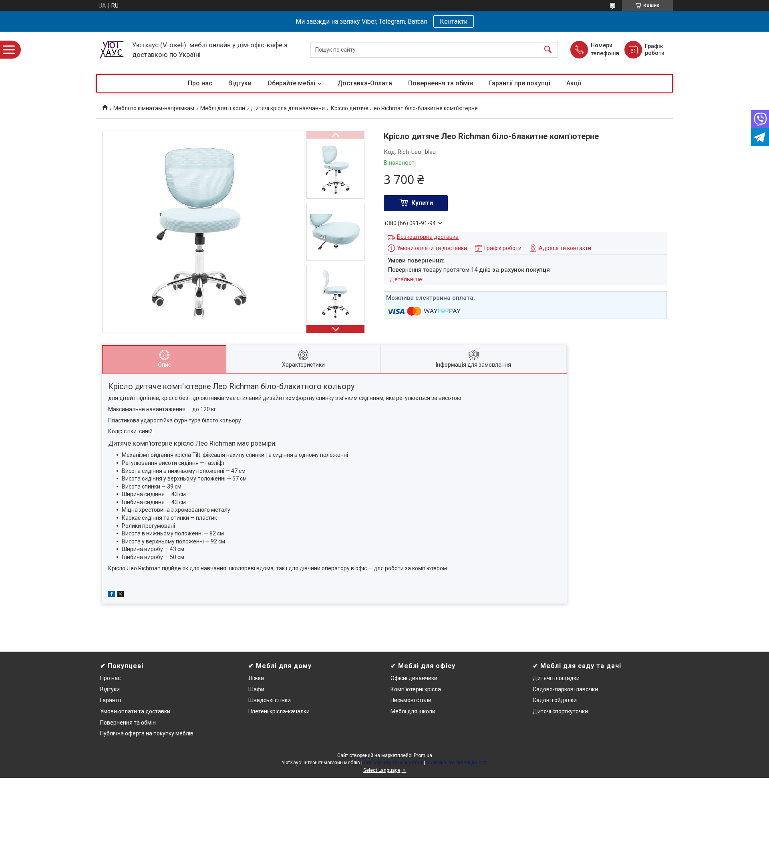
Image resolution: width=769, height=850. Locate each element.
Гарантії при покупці (519, 83)
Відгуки (240, 83)
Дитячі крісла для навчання (288, 108)
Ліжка (256, 678)
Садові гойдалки (555, 700)
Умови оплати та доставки (135, 711)
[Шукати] (548, 49)
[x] (120, 595)
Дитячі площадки (556, 678)
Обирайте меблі (291, 83)
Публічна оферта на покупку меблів (146, 733)
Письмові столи (411, 700)
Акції (573, 83)
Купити (422, 203)
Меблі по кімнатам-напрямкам (153, 108)
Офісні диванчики (414, 678)
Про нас (200, 83)
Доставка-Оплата (364, 83)
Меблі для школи (222, 108)
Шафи (256, 689)
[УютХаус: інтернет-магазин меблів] (112, 50)
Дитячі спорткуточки (560, 711)
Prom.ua (423, 755)
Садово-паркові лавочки (565, 689)
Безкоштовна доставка (428, 237)
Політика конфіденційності (456, 762)
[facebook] (111, 595)
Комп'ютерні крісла (416, 689)
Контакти (453, 21)
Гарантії (110, 700)
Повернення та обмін (440, 83)
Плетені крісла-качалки (279, 711)
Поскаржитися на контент (393, 762)
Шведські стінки (269, 700)
